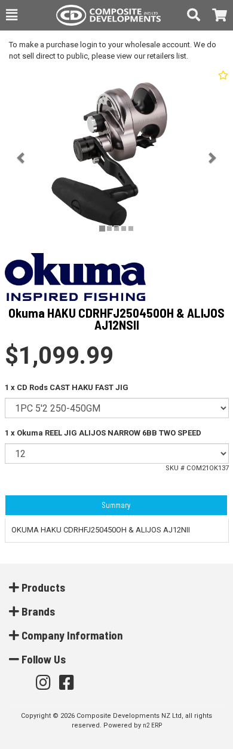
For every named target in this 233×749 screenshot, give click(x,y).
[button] (11, 15)
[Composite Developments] (102, 15)
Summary (116, 505)
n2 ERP (152, 725)
